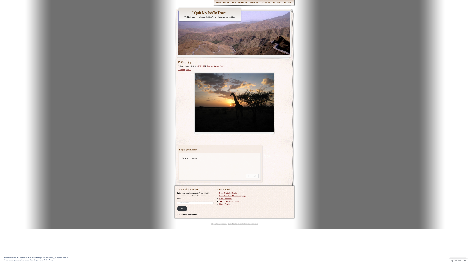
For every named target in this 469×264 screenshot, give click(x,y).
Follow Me (254, 2)
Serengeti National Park (215, 66)
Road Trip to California (228, 193)
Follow (182, 209)
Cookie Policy (48, 260)
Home (218, 2)
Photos (226, 2)
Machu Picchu (224, 204)
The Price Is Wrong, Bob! (229, 201)
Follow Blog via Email (188, 189)
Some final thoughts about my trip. (232, 196)
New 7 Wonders (225, 199)
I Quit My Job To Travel (210, 13)
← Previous (181, 70)
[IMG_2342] (234, 103)
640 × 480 (201, 66)
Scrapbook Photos (239, 2)
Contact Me (265, 2)
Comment (252, 176)
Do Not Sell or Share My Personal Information (243, 224)
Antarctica (277, 2)
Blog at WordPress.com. (219, 224)
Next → (188, 70)
